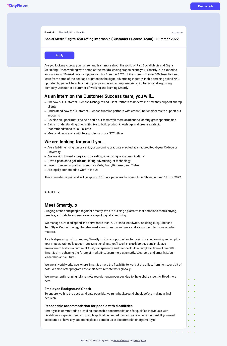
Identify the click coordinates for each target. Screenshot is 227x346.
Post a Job (205, 6)
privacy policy (139, 340)
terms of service (121, 340)
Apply (59, 55)
